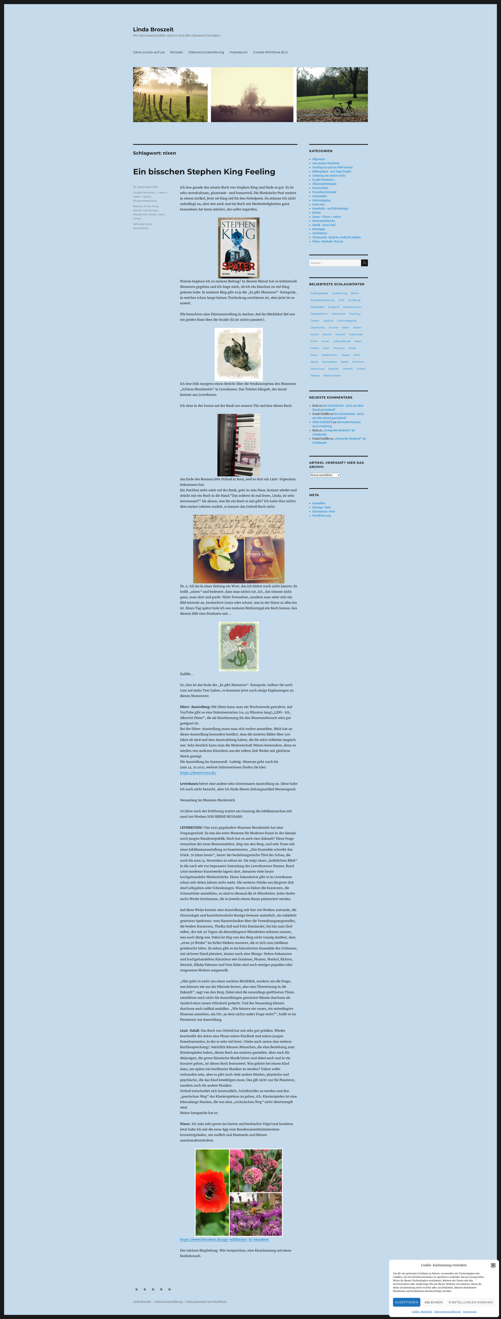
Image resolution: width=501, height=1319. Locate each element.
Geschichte (318, 327)
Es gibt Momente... (145, 192)
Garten (315, 320)
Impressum (470, 1311)
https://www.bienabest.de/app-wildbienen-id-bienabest (224, 1239)
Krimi (314, 341)
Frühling (354, 313)
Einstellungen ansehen (471, 1302)
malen (315, 348)
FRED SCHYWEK (322, 422)
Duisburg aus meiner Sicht (328, 175)
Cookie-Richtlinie (422, 1311)
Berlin (355, 293)
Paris (357, 354)
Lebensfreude (342, 341)
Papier (346, 354)
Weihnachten (332, 375)
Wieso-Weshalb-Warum (327, 241)
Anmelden (318, 503)
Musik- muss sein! (324, 225)
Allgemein (318, 159)
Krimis (316, 212)
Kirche (315, 334)
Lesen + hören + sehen (326, 216)
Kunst (325, 341)
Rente (314, 361)
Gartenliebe (319, 196)
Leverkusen (150, 210)
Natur (314, 354)
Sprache (333, 368)
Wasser (315, 375)
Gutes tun (318, 204)
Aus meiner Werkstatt (326, 163)
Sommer (358, 361)
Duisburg (354, 300)
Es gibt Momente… (323, 179)
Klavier (137, 210)
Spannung (317, 368)
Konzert (340, 334)
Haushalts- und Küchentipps (330, 208)
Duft (341, 300)
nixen (161, 214)
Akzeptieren (406, 1302)
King (155, 206)
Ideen (345, 327)
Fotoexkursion (352, 306)
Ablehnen (433, 1302)
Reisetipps (318, 229)
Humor (333, 327)
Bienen (137, 206)
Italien (357, 327)
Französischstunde (324, 192)
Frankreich (338, 313)
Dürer (147, 206)
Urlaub (361, 368)
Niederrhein (330, 354)
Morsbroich (140, 214)
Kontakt (176, 52)
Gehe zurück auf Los (149, 52)
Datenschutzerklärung (447, 1311)
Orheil (137, 218)
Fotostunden (320, 188)
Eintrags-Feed (321, 507)
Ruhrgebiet (329, 361)
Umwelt (347, 368)
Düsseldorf (317, 306)
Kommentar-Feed (323, 511)
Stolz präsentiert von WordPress (206, 1302)
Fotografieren (319, 313)
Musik (152, 214)
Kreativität (356, 334)
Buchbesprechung (323, 300)
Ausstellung (339, 293)
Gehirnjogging (321, 200)
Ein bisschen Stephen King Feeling (204, 171)
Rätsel (345, 361)
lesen (358, 341)
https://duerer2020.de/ (198, 773)
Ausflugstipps (319, 293)
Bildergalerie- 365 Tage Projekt (331, 171)
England (333, 306)
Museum (339, 348)
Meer (326, 348)
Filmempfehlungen (324, 184)
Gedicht (328, 320)
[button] (493, 1265)
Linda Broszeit (153, 29)
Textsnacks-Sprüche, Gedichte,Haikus (336, 237)
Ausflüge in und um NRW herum (332, 167)
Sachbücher (319, 233)
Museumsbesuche (145, 200)
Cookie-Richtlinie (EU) (270, 52)
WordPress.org (321, 515)
